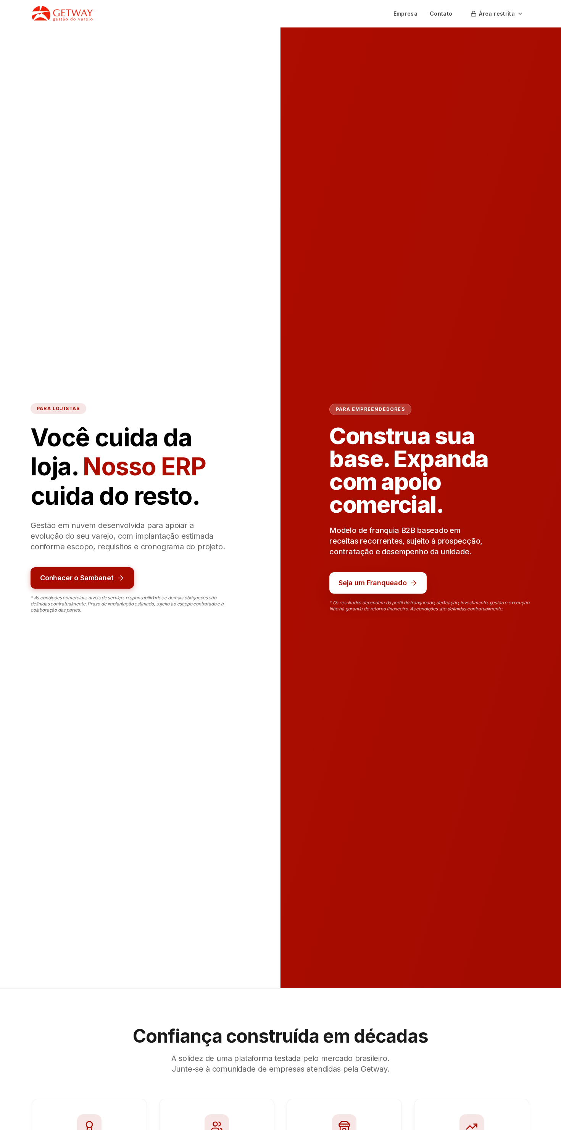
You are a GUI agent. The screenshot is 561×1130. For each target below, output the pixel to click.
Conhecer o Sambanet (77, 578)
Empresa (405, 13)
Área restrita (497, 13)
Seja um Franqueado (373, 583)
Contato (441, 13)
